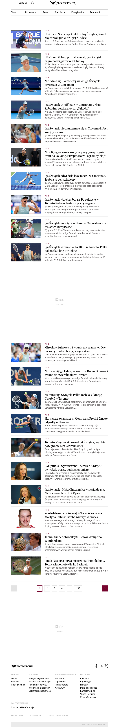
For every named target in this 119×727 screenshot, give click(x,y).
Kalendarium (36, 716)
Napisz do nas (18, 684)
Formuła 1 (95, 12)
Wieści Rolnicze (87, 694)
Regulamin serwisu (38, 684)
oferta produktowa (58, 716)
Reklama (59, 678)
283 (78, 588)
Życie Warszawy (88, 697)
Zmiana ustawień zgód (40, 681)
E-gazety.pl (85, 681)
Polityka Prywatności (39, 678)
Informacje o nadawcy (39, 688)
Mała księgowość (88, 688)
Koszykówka (77, 12)
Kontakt (15, 681)
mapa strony (17, 716)
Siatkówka (60, 12)
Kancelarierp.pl (87, 691)
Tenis (45, 12)
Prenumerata (61, 684)
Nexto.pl (84, 684)
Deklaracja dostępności (40, 691)
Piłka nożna (30, 12)
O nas (14, 678)
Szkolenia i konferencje (22, 707)
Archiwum (60, 688)
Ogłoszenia (60, 681)
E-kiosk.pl (84, 678)
